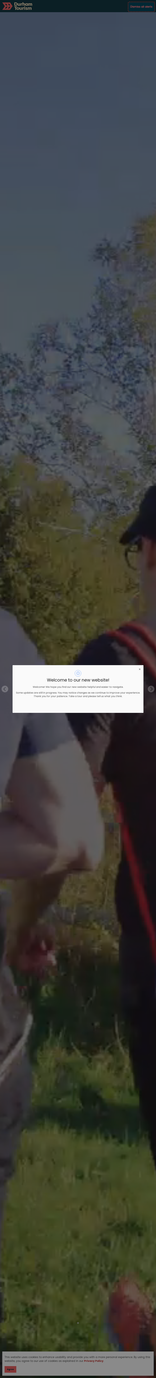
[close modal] (139, 669)
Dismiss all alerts (141, 7)
